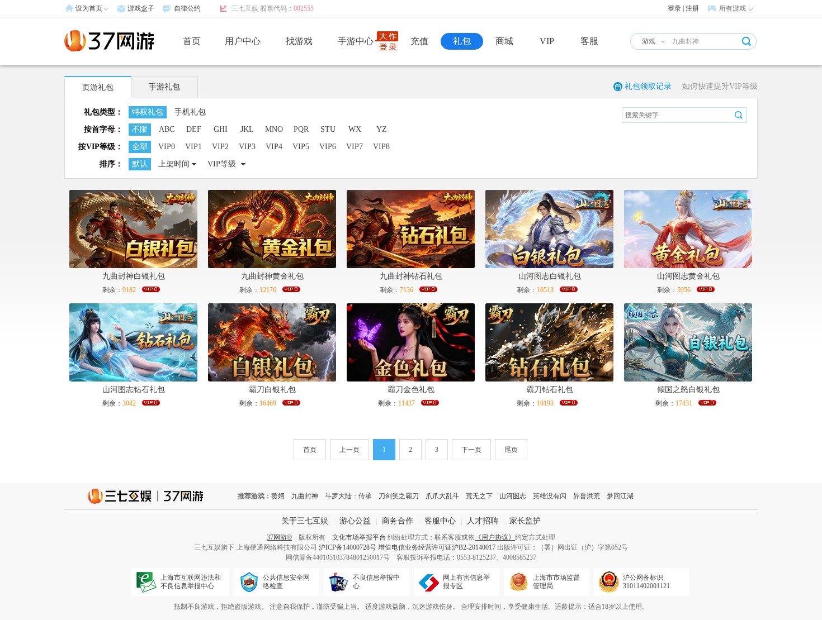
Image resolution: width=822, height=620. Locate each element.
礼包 (462, 41)
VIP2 (220, 146)
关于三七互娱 (304, 521)
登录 (674, 8)
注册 (692, 8)
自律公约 (187, 8)
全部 (140, 146)
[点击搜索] (739, 115)
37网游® (279, 537)
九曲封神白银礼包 (133, 276)
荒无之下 (479, 496)
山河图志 (512, 496)
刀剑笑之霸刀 (399, 496)
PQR (301, 129)
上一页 (349, 450)
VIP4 (274, 146)
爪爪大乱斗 (442, 496)
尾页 (511, 450)
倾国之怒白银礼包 (688, 389)
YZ (381, 129)
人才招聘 (482, 521)
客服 (589, 41)
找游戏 (299, 41)
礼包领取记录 (648, 86)
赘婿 (278, 496)
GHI (221, 129)
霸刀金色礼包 (411, 389)
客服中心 (440, 521)
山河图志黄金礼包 (688, 276)
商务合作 (397, 521)
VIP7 (354, 146)
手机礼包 (190, 112)
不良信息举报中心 (376, 582)
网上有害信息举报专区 (466, 582)
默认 (140, 164)
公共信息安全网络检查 (286, 582)
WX (354, 129)
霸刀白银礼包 (272, 389)
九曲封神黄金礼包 (272, 276)
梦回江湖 (620, 496)
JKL (247, 129)
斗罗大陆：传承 (348, 496)
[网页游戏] (109, 41)
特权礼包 (147, 112)
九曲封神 (304, 496)
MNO (274, 129)
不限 (140, 129)
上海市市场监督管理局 (556, 582)
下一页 (471, 450)
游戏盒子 (140, 8)
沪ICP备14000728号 (347, 547)
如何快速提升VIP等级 (720, 86)
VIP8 (381, 146)
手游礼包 (164, 87)
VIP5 (300, 146)
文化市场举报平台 (359, 537)
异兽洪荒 (586, 496)
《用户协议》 (495, 537)
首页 (192, 41)
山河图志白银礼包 (549, 276)
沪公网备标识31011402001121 (646, 582)
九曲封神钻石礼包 (411, 276)
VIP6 (327, 146)
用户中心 (243, 41)
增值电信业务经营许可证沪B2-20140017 (436, 547)
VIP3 (247, 146)
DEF (193, 129)
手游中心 (356, 41)
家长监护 (525, 521)
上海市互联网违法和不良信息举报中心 (190, 582)
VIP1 (193, 146)
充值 (419, 41)
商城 (504, 41)
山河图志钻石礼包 (133, 389)
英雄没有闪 (549, 496)
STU (328, 129)
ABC (166, 129)
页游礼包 (98, 87)
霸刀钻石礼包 (549, 389)
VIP (547, 41)
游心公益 (355, 521)
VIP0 (166, 146)
